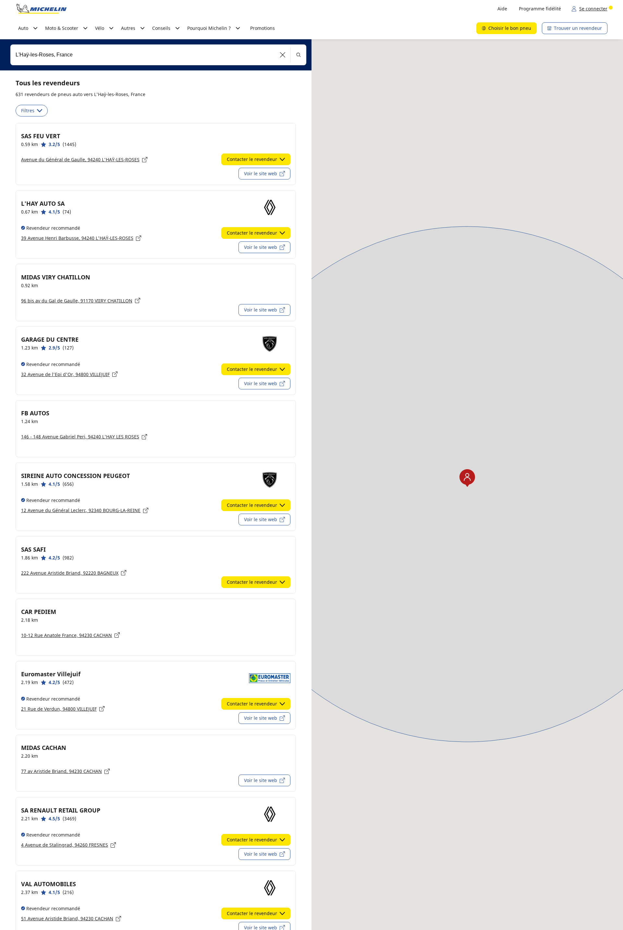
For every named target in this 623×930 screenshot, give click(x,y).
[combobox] (158, 54)
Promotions (262, 28)
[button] (283, 55)
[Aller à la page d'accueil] (41, 9)
